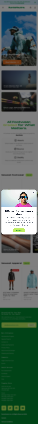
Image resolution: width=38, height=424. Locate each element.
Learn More (19, 230)
